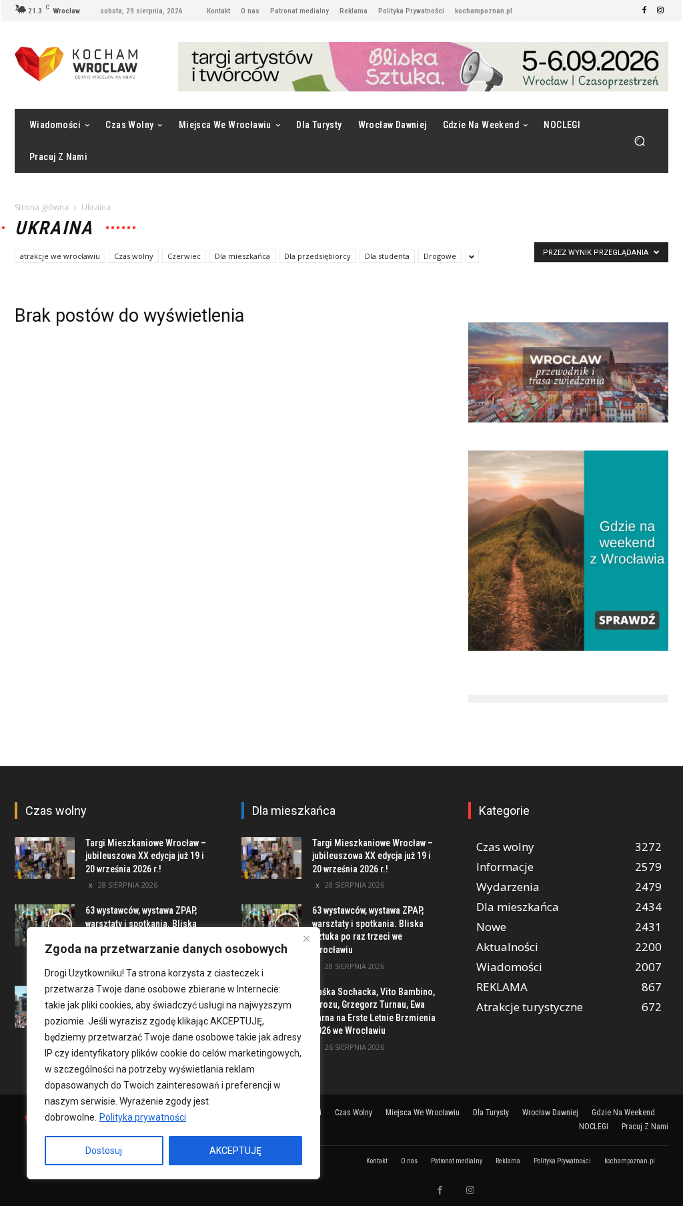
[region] (173, 1053)
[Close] (306, 938)
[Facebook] (644, 11)
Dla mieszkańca (242, 256)
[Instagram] (660, 11)
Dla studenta (387, 256)
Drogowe (440, 256)
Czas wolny (133, 256)
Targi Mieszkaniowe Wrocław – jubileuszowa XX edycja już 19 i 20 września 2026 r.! (145, 856)
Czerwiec (184, 256)
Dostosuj (103, 1150)
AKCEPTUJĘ (235, 1150)
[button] (639, 140)
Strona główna (42, 207)
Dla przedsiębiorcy (317, 256)
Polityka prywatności (142, 1117)
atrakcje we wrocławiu (60, 256)
